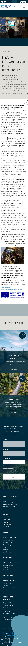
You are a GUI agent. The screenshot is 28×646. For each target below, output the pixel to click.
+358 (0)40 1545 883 (9, 617)
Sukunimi (6, 449)
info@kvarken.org (8, 619)
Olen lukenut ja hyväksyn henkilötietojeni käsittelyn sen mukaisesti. (14, 468)
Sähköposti (7, 458)
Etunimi (6, 440)
